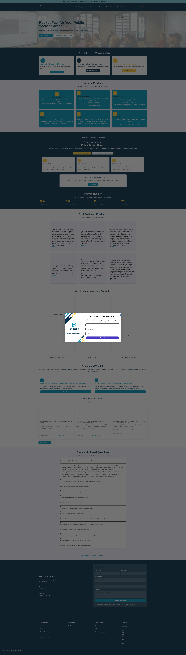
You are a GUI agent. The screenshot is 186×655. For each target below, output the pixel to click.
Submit (102, 338)
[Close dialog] (120, 315)
